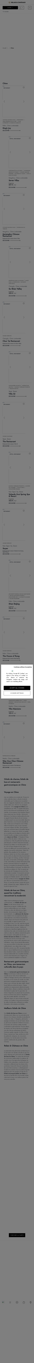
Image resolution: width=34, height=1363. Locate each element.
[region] (17, 681)
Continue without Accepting (23, 667)
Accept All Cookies (17, 688)
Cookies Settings (17, 693)
